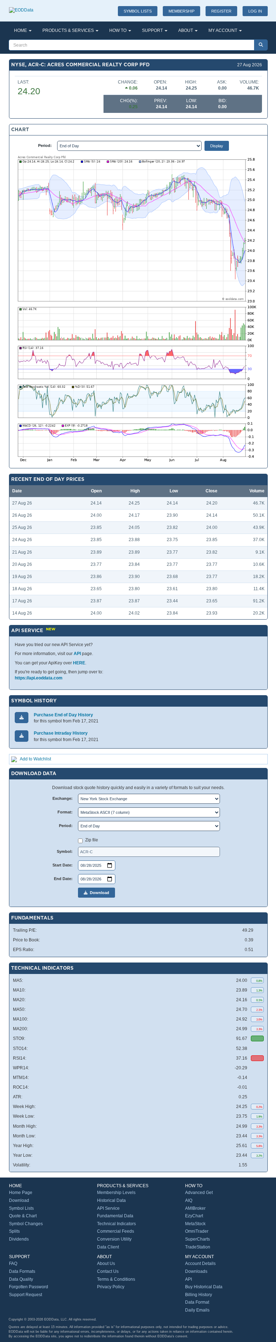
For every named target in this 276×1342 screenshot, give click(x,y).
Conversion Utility (114, 1239)
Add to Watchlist (35, 758)
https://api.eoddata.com (39, 677)
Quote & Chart (23, 1215)
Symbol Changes (26, 1223)
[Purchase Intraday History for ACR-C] (21, 735)
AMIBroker (195, 1208)
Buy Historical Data (203, 1286)
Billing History (198, 1294)
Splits (14, 1231)
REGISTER (221, 11)
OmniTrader (196, 1231)
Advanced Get (199, 1192)
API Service (108, 1208)
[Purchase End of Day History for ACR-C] (21, 717)
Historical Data (111, 1200)
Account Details (200, 1263)
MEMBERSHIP (181, 11)
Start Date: (62, 865)
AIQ (188, 1200)
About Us (106, 1263)
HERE (79, 662)
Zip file (91, 839)
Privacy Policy (110, 1286)
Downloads (196, 1271)
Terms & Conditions (116, 1279)
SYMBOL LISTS (138, 11)
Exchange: (62, 798)
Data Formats (22, 1271)
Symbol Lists (21, 1208)
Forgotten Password (28, 1286)
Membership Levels (116, 1192)
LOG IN (255, 11)
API (77, 653)
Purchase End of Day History (63, 714)
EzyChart (194, 1215)
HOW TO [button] (118, 30)
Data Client (108, 1247)
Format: (65, 812)
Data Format (197, 1302)
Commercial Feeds (115, 1231)
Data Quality (21, 1279)
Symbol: (65, 851)
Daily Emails (197, 1310)
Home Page (20, 1192)
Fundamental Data (115, 1215)
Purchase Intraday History (61, 733)
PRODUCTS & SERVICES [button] (68, 30)
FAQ (13, 1263)
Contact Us (108, 1271)
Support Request (25, 1294)
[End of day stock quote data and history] (21, 6)
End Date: (63, 879)
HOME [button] (21, 30)
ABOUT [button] (186, 30)
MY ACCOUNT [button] (223, 30)
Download (98, 892)
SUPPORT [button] (153, 30)
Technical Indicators (116, 1223)
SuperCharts (197, 1239)
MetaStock (195, 1223)
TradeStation (197, 1247)
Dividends (19, 1239)
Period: (45, 145)
